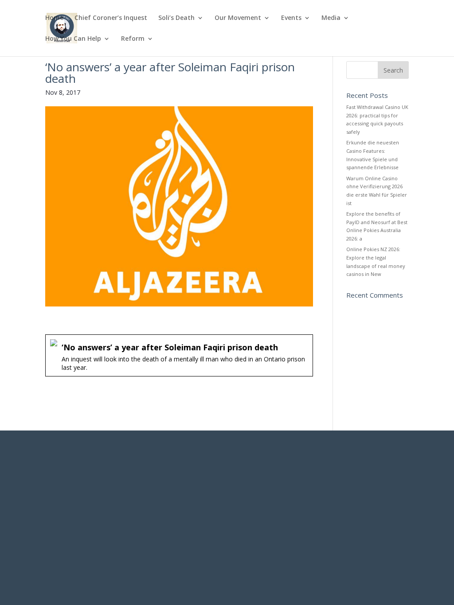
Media (330, 18)
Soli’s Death (176, 18)
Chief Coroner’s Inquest (110, 18)
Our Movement (238, 18)
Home (54, 18)
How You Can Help (73, 39)
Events (291, 18)
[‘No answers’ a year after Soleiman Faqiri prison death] (179, 355)
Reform (133, 39)
